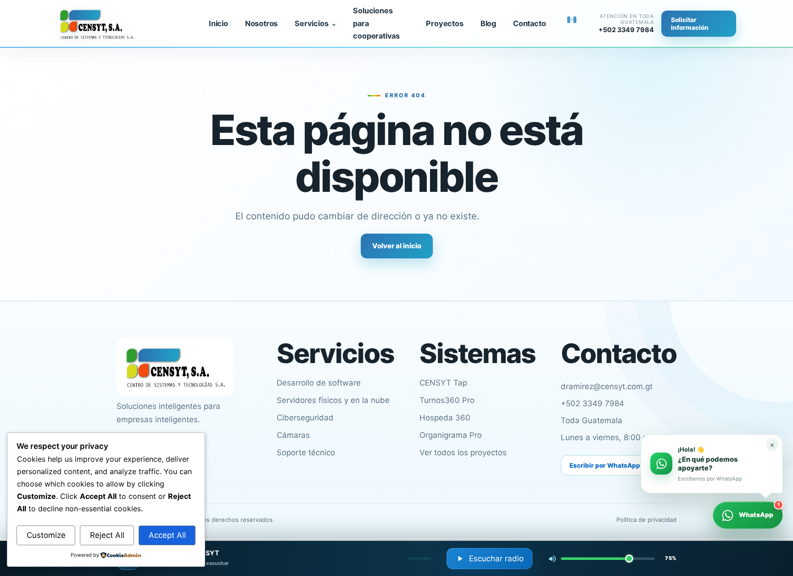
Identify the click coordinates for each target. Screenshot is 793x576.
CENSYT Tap (443, 382)
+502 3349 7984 (592, 403)
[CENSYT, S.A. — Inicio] (124, 24)
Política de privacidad (646, 519)
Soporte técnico (306, 452)
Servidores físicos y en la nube (333, 400)
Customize (46, 535)
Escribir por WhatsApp (605, 465)
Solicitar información (690, 23)
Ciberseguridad (305, 417)
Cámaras (293, 435)
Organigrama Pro (450, 435)
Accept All (167, 535)
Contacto (529, 23)
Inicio (218, 23)
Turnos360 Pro (447, 400)
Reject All (107, 535)
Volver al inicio (396, 245)
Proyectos (444, 23)
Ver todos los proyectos (463, 452)
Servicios (311, 23)
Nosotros (261, 23)
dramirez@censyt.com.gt (607, 386)
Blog (488, 23)
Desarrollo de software (319, 382)
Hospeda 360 (444, 417)
